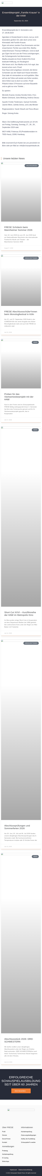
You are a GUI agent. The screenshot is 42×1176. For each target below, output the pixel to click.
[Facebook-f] (15, 1121)
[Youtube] (21, 1121)
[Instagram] (27, 1121)
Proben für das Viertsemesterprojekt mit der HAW (18, 397)
